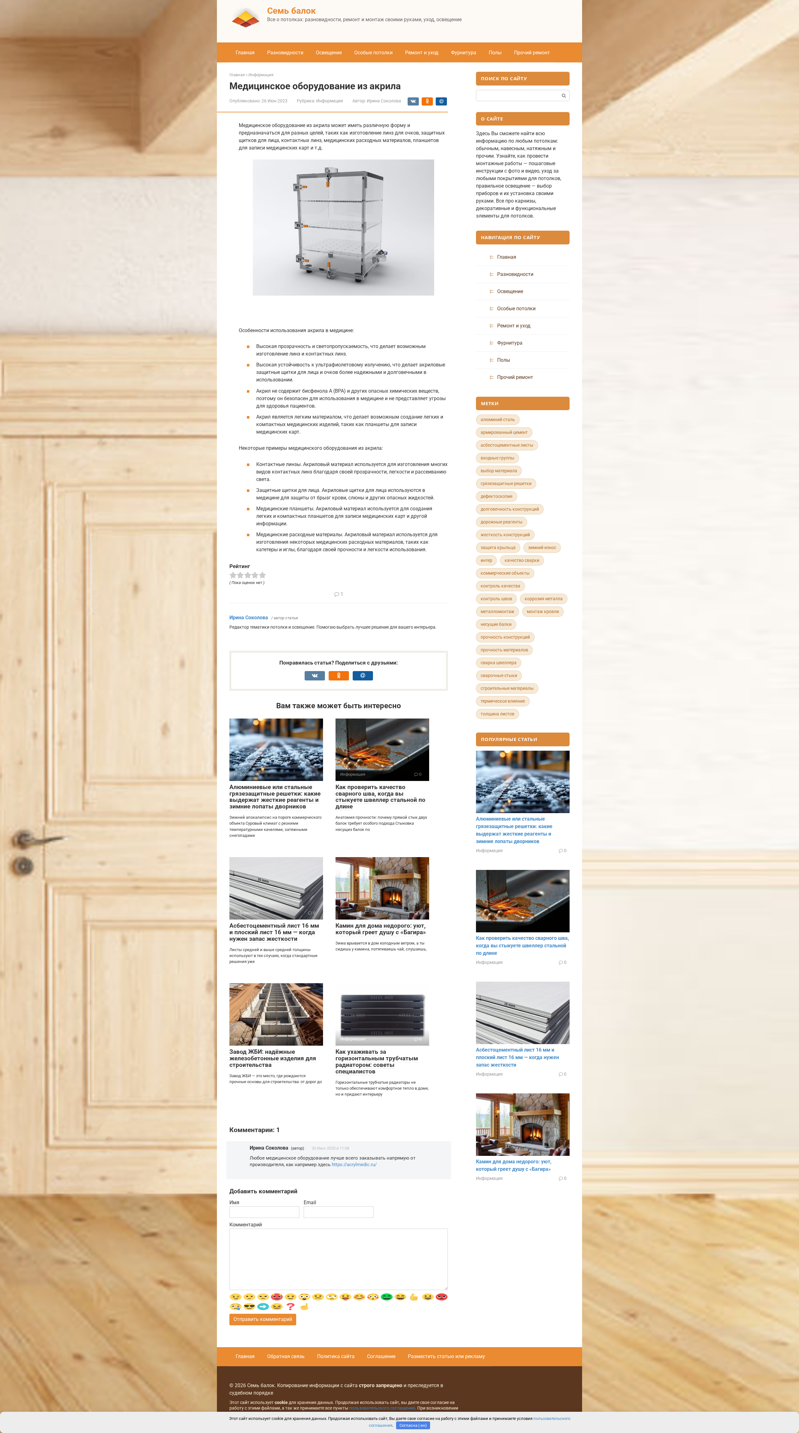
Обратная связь (286, 1356)
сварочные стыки (499, 675)
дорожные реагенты (501, 521)
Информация (329, 100)
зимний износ (542, 547)
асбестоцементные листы (507, 445)
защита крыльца (498, 547)
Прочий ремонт (532, 53)
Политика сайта (336, 1356)
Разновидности (285, 53)
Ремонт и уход (422, 53)
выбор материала (499, 470)
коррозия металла (544, 598)
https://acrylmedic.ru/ (354, 1164)
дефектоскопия (496, 496)
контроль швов (496, 598)
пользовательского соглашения (382, 1408)
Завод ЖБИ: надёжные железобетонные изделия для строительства (272, 1058)
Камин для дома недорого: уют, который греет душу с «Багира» (381, 929)
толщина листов (497, 713)
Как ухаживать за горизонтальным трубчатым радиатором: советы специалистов (377, 1061)
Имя (234, 1202)
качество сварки (522, 560)
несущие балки (496, 624)
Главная (245, 53)
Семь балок (291, 11)
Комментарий (245, 1225)
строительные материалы (507, 688)
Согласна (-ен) (413, 1425)
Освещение (329, 53)
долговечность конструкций (510, 509)
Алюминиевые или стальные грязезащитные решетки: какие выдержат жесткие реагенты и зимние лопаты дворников (275, 796)
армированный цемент (504, 432)
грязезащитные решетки (506, 483)
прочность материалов (504, 649)
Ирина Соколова (248, 618)
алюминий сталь (498, 419)
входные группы (497, 457)
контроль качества (500, 585)
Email (310, 1202)
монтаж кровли (543, 611)
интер (486, 560)
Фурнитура (463, 53)
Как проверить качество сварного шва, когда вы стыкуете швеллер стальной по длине (380, 796)
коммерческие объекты (505, 573)
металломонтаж (497, 611)
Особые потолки (373, 53)
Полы (495, 53)
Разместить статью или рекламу (446, 1356)
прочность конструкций (505, 637)
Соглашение (381, 1356)
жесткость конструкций (505, 534)
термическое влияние (503, 701)
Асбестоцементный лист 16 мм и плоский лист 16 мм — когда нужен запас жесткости (274, 932)
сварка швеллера (499, 662)
